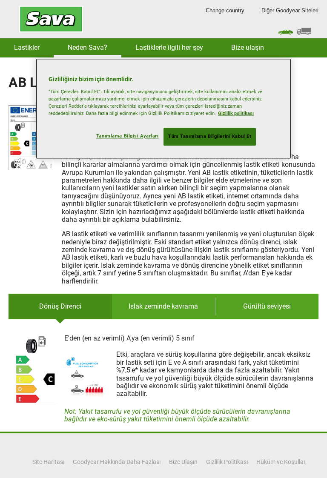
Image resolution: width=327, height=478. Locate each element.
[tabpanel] (163, 378)
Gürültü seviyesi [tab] (267, 306)
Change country (225, 10)
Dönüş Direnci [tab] (60, 306)
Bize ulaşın (247, 47)
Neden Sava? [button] (87, 47)
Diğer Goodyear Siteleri (289, 10)
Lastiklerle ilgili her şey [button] (169, 47)
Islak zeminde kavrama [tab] (163, 306)
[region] (163, 109)
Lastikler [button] (27, 47)
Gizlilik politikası (236, 114)
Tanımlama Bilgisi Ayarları (127, 136)
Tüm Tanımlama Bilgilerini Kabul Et (209, 137)
